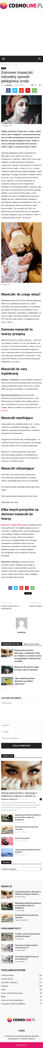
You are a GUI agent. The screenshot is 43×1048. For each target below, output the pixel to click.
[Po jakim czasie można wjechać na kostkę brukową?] (7, 937)
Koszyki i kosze (7, 979)
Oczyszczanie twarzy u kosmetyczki (10, 607)
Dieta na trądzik (36, 606)
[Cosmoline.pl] (21, 5)
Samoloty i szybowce (9, 982)
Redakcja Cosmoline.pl (9, 799)
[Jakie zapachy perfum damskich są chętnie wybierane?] (7, 681)
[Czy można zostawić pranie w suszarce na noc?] (7, 948)
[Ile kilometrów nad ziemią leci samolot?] (7, 830)
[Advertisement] (21, 33)
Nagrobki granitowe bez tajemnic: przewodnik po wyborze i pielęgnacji (28, 817)
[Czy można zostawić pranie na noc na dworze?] (7, 959)
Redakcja (8, 85)
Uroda (3, 68)
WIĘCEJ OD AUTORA (31, 644)
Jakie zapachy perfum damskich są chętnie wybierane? (24, 681)
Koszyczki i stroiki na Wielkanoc (13, 1004)
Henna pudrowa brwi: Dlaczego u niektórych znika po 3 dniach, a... (19, 794)
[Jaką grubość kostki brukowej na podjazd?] (7, 852)
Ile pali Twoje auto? (22, 838)
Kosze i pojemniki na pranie (11, 993)
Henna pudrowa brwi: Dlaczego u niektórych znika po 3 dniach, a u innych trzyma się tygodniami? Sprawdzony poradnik (27, 655)
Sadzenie (4, 986)
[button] (39, 59)
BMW (3, 996)
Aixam (3, 989)
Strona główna (6, 65)
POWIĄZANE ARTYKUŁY (12, 644)
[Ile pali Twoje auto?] (7, 841)
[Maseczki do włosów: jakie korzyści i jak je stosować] (7, 670)
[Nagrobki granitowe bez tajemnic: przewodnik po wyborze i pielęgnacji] (7, 818)
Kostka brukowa (7, 975)
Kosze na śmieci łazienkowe (12, 1000)
